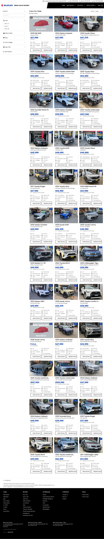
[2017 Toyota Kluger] (41, 177)
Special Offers (90, 5)
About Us (64, 496)
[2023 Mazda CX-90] (41, 253)
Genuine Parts (46, 507)
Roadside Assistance (48, 499)
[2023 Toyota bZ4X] (66, 139)
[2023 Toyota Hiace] (91, 139)
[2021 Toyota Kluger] (91, 407)
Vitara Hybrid (6, 503)
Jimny (4, 509)
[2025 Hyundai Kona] (66, 407)
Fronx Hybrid (6, 501)
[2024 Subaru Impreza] (66, 24)
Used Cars (25, 499)
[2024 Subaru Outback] (41, 139)
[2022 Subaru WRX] (41, 292)
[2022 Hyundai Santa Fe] (41, 100)
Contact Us (65, 494)
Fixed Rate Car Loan (28, 515)
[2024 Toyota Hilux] (41, 62)
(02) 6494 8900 (59, 525)
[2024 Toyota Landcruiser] (66, 368)
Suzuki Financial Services (29, 511)
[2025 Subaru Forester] (66, 100)
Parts (44, 503)
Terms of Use (85, 496)
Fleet (24, 505)
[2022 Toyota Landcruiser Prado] (66, 445)
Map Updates (46, 509)
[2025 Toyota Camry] (91, 215)
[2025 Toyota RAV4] (41, 445)
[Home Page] (7, 5)
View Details (36, 50)
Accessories (46, 505)
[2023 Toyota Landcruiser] (91, 100)
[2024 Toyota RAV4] (66, 253)
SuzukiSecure (26, 513)
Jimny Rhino (6, 511)
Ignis (4, 499)
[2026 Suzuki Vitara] (91, 24)
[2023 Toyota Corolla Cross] (91, 292)
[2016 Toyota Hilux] (91, 330)
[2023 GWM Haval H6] (91, 177)
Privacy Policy (85, 494)
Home (63, 5)
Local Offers (26, 503)
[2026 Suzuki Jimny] (66, 292)
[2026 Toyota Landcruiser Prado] (41, 368)
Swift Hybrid (6, 494)
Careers (64, 499)
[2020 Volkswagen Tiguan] (91, 253)
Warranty (45, 501)
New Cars (25, 494)
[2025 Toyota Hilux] (91, 62)
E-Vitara (5, 507)
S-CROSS (5, 505)
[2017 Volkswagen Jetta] (91, 445)
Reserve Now (48, 50)
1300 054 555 (9, 525)
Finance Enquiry (27, 507)
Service (44, 494)
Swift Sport (5, 496)
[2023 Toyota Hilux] (66, 177)
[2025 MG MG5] (41, 24)
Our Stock (80, 5)
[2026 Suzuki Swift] (66, 215)
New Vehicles (70, 5)
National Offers (26, 501)
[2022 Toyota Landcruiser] (66, 62)
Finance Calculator (27, 509)
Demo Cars (26, 496)
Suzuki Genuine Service (48, 496)
